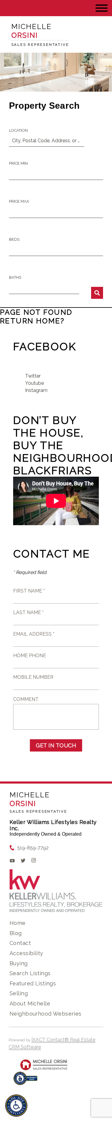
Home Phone (29, 655)
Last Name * (28, 612)
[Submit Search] (97, 293)
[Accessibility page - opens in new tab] (25, 1081)
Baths (15, 277)
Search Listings (30, 973)
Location (18, 130)
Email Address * (33, 634)
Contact (20, 943)
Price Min (18, 163)
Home (18, 923)
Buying (19, 963)
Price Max (19, 201)
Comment (26, 699)
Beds (14, 239)
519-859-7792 (33, 848)
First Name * (29, 591)
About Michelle (30, 1003)
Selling (19, 993)
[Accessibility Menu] (16, 1105)
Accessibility (26, 953)
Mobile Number (33, 677)
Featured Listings (33, 983)
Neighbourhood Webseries (46, 1014)
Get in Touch (56, 745)
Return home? (32, 320)
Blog (16, 933)
